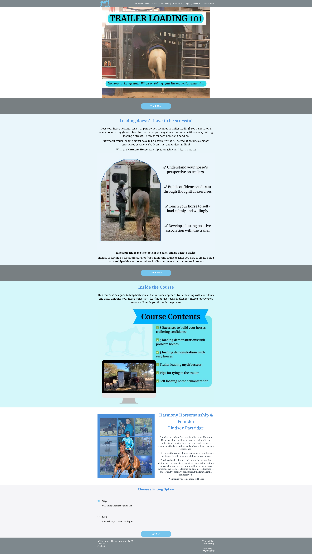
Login (187, 4)
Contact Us (178, 4)
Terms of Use (208, 541)
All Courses (138, 4)
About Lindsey (151, 4)
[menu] (173, 3)
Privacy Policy (208, 544)
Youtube (101, 544)
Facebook (101, 546)
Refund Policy (165, 4)
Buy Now (156, 534)
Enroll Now (156, 106)
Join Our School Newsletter (202, 4)
